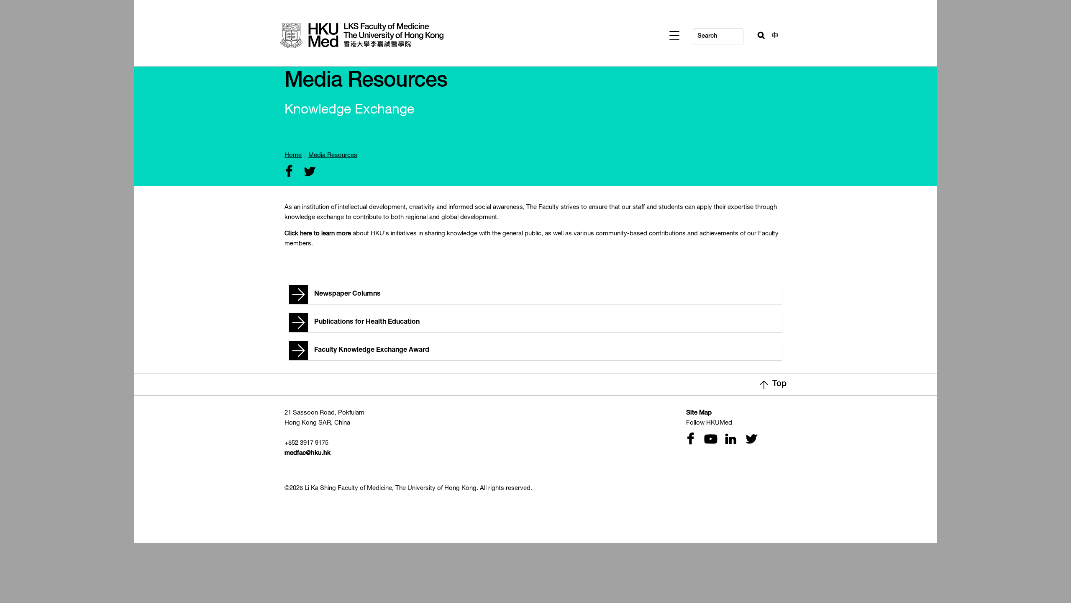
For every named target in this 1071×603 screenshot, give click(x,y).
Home (293, 155)
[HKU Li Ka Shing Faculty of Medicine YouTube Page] (710, 440)
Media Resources (332, 155)
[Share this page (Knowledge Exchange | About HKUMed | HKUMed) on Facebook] (288, 172)
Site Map (699, 413)
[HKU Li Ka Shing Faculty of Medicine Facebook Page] (690, 440)
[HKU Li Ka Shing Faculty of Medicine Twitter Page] (750, 440)
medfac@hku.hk (307, 453)
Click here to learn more (317, 234)
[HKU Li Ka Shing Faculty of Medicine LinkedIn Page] (730, 440)
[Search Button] (757, 34)
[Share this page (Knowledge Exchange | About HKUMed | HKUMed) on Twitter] (308, 172)
